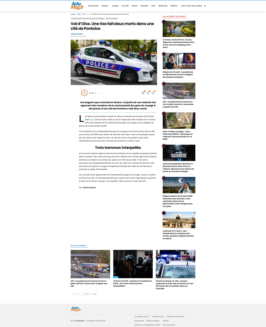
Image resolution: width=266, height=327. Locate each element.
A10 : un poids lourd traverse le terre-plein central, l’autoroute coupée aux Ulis (178, 104)
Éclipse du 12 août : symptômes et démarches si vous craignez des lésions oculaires (178, 74)
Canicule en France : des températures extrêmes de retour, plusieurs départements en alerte (178, 235)
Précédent (76, 294)
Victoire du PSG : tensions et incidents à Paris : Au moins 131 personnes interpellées (132, 283)
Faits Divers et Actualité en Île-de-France (88, 18)
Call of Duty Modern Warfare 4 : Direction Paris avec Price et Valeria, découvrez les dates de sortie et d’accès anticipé (178, 167)
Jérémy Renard (77, 34)
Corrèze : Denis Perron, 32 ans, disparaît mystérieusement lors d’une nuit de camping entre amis (178, 43)
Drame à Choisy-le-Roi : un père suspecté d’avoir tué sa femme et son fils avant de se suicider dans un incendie (174, 285)
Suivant (86, 294)
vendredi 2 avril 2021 (78, 36)
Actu (116, 277)
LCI (91, 120)
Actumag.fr (80, 321)
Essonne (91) (76, 277)
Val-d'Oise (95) (111, 18)
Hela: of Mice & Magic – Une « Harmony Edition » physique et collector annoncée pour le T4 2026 (178, 135)
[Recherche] (205, 5)
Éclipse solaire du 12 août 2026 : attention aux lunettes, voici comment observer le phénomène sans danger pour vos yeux (178, 201)
